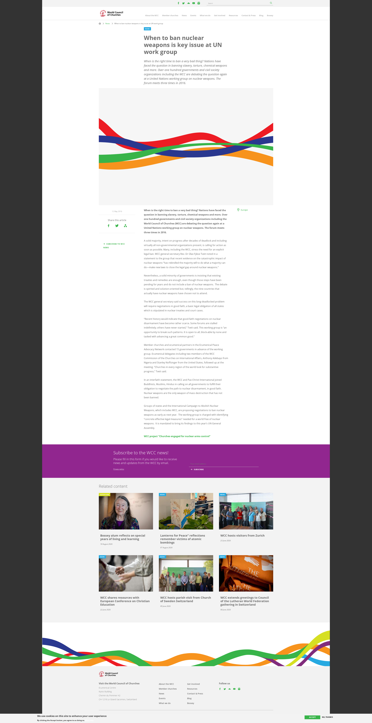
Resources (233, 15)
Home (100, 23)
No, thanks (327, 717)
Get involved (219, 15)
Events (193, 15)
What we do (205, 15)
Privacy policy (118, 469)
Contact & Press (249, 15)
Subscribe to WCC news (114, 246)
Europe (244, 210)
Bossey (270, 15)
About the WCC (152, 15)
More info (89, 720)
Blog (261, 15)
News (184, 15)
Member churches (170, 15)
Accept (312, 717)
